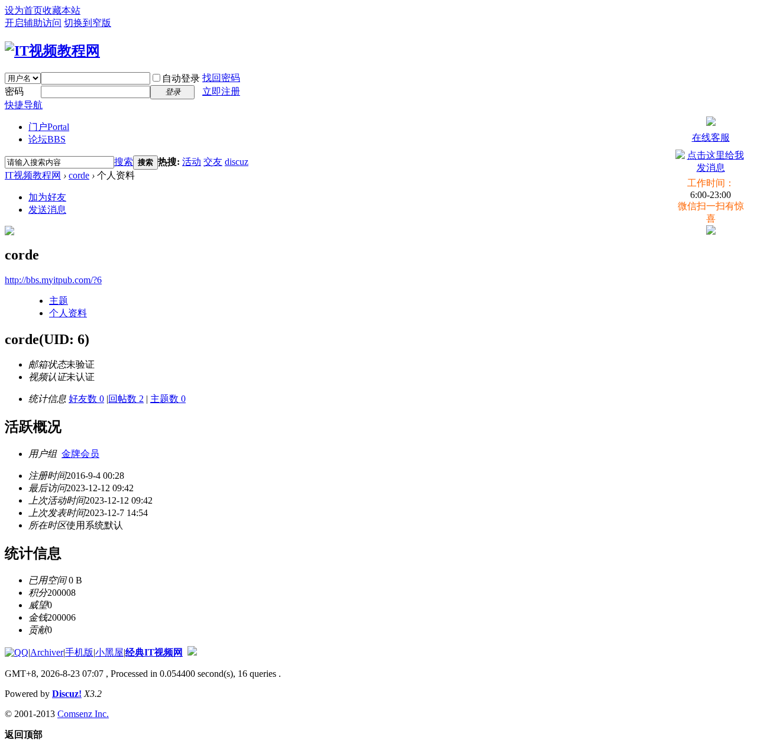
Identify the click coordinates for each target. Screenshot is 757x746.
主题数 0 (168, 399)
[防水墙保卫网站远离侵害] (192, 652)
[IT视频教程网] (52, 51)
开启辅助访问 (33, 23)
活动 (191, 162)
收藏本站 (61, 10)
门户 (48, 127)
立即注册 (221, 91)
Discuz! (67, 694)
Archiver (46, 652)
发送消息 (47, 210)
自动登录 (181, 78)
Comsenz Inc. (83, 714)
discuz (236, 162)
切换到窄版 (87, 23)
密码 (14, 91)
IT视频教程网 (33, 175)
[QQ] (16, 652)
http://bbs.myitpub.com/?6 (53, 280)
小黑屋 (109, 652)
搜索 (123, 162)
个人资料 (68, 313)
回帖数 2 (126, 399)
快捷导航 (24, 105)
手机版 (79, 652)
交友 (212, 162)
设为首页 (24, 10)
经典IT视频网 (154, 652)
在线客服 (711, 137)
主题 (58, 301)
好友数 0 (86, 399)
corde (79, 175)
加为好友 (47, 197)
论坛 (47, 139)
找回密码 (221, 78)
